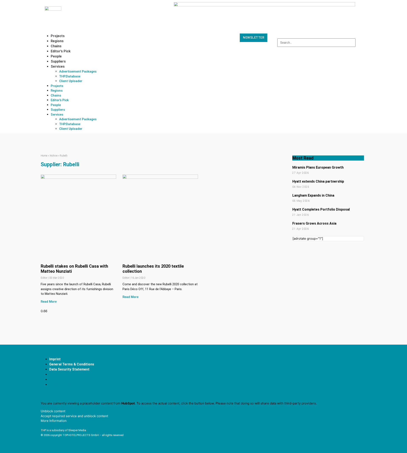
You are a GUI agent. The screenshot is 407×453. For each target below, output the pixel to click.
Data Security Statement (69, 369)
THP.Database (69, 76)
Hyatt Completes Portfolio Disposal (321, 209)
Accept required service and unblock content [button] (74, 416)
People (56, 56)
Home (44, 155)
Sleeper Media (77, 430)
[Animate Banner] (264, 5)
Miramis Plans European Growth (318, 167)
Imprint (55, 359)
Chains (56, 46)
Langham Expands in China (313, 195)
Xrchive (53, 155)
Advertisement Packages (77, 71)
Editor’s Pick (61, 51)
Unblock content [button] (53, 411)
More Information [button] (54, 421)
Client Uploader (70, 81)
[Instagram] (358, 373)
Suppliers (58, 61)
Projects (58, 36)
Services (58, 66)
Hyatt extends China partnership (318, 181)
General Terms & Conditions (71, 364)
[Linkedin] (342, 373)
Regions (57, 41)
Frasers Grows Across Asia (314, 223)
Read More (49, 301)
